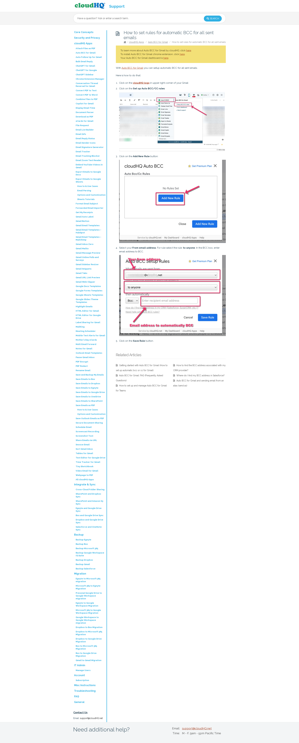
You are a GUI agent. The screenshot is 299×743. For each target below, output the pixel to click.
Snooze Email (83, 444)
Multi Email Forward (86, 344)
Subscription (82, 680)
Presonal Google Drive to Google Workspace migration (89, 596)
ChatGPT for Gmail (85, 66)
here (188, 50)
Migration (80, 573)
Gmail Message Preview (88, 253)
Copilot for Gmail (85, 103)
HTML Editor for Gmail (87, 311)
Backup (79, 534)
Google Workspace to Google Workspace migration (87, 620)
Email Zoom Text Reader (88, 160)
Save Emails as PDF (85, 405)
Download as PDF (84, 116)
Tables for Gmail (84, 453)
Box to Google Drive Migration (86, 654)
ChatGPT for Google (86, 70)
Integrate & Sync (85, 484)
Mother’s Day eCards (86, 340)
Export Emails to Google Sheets (88, 180)
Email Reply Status (85, 138)
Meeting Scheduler (86, 331)
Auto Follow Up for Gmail (89, 57)
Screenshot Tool (84, 436)
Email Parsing (84, 190)
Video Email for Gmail (87, 471)
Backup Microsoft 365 (87, 548)
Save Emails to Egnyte (87, 388)
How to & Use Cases (87, 186)
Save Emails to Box (85, 379)
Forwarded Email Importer (89, 208)
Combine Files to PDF (87, 99)
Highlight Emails (84, 306)
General (79, 702)
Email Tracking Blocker (88, 156)
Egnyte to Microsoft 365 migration (88, 580)
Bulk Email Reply (84, 61)
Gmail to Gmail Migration (88, 660)
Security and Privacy (87, 37)
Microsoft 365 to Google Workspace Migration (88, 611)
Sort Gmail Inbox (84, 449)
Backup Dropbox (84, 560)
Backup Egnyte (83, 540)
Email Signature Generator (90, 147)
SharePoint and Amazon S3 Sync (89, 502)
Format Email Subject (87, 203)
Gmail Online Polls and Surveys (87, 258)
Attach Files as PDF (85, 48)
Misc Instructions (85, 685)
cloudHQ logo (141, 83)
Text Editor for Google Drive (90, 458)
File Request (82, 125)
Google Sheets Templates (89, 295)
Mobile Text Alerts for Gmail (90, 335)
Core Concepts (83, 32)
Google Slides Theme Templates (87, 300)
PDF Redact (82, 366)
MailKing (80, 327)
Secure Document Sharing (89, 423)
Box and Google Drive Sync (89, 515)
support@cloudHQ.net (91, 718)
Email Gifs (81, 134)
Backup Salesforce (85, 568)
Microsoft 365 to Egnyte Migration (88, 587)
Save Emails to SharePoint (89, 401)
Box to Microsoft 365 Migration (86, 647)
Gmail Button (82, 221)
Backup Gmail (83, 564)
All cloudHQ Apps (85, 479)
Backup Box (82, 544)
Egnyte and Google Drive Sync (89, 509)
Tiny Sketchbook (84, 466)
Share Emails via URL (86, 440)
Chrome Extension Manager (90, 79)
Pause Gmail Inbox (85, 357)
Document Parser (85, 112)
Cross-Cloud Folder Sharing (90, 489)
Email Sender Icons (85, 143)
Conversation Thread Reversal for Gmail (87, 84)
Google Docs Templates (88, 286)
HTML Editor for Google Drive (88, 316)
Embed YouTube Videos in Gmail (89, 166)
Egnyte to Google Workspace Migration (87, 604)
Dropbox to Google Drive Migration (89, 640)
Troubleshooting (85, 690)
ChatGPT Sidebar (85, 74)
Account (79, 675)
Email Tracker (83, 151)
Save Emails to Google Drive (90, 392)
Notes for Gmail (84, 348)
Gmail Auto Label (84, 217)
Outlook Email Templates (89, 353)
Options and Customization (91, 195)
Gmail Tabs (81, 273)
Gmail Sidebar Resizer (87, 264)
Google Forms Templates (89, 290)
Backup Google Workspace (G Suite (90, 554)
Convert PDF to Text (86, 90)
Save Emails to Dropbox (88, 383)
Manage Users (83, 670)
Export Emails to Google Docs (88, 173)
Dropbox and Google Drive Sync (89, 521)
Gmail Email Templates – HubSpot (88, 231)
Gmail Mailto (82, 248)
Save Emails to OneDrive (88, 396)
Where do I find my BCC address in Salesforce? (200, 375)
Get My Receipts (84, 212)
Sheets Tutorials (86, 199)
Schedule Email (84, 427)
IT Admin (79, 665)
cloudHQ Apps (136, 42)
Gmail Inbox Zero (84, 244)
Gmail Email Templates (88, 225)
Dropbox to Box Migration (89, 627)
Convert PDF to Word (86, 95)
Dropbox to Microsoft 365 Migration (89, 633)
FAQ (76, 696)
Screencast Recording (87, 431)
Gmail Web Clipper (85, 282)
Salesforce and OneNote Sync (89, 528)
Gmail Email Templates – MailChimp (88, 238)
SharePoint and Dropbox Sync (88, 495)
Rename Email (83, 370)
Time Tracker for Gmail (88, 462)
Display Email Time (85, 108)
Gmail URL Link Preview (88, 277)
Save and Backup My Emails (90, 375)
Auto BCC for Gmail (158, 42)
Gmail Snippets (83, 269)
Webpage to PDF (84, 475)
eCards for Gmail (84, 121)
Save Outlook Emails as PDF (90, 418)
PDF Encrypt (82, 362)
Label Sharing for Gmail (88, 322)
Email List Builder (85, 130)
